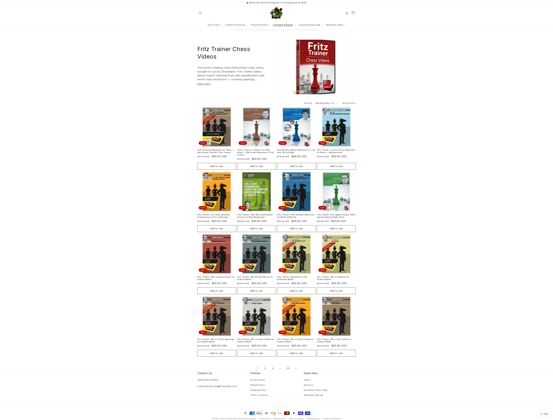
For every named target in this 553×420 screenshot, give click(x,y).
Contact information (332, 418)
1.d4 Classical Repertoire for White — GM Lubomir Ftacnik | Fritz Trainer (215, 151)
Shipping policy (314, 418)
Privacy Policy (257, 380)
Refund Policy (257, 385)
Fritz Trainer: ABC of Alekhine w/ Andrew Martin (333, 278)
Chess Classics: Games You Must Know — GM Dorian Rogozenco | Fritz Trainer (255, 152)
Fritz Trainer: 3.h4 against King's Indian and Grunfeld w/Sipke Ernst (336, 215)
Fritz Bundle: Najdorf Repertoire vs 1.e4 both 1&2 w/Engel (296, 151)
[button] (200, 13)
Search (307, 380)
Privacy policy (265, 418)
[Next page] (296, 368)
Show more (203, 83)
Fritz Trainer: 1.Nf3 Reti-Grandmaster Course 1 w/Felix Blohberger (255, 215)
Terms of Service (259, 395)
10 (288, 368)
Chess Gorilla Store (228, 419)
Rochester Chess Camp (316, 390)
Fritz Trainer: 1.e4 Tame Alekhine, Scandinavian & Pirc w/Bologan (213, 215)
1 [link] (257, 368)
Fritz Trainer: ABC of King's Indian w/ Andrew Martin (295, 340)
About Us (309, 385)
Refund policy (280, 418)
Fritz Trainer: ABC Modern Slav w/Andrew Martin (292, 278)
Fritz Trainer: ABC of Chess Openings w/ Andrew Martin (215, 340)
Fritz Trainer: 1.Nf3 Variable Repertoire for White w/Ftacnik (296, 215)
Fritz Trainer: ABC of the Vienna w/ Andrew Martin (334, 340)
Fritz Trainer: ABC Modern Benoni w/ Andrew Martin (255, 278)
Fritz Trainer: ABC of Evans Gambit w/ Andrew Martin (255, 340)
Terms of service (296, 418)
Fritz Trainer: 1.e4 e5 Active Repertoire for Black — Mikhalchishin (336, 151)
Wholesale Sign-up (313, 395)
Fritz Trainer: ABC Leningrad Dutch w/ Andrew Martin (216, 278)
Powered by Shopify (247, 419)
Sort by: (308, 103)
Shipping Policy (258, 390)
